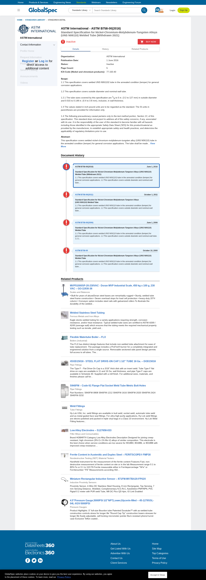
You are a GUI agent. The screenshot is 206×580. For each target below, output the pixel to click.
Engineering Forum (132, 2)
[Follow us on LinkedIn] (40, 561)
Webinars (96, 2)
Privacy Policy (159, 563)
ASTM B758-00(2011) (84, 195)
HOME (19, 20)
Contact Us (116, 558)
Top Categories (160, 553)
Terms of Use (159, 558)
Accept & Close (157, 575)
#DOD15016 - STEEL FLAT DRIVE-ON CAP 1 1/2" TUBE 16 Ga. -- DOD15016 (113, 361)
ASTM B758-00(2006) (84, 223)
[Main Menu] (19, 10)
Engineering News (62, 2)
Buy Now (151, 42)
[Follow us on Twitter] (34, 561)
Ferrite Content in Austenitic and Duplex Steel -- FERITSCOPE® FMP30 (110, 454)
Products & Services (38, 2)
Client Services (119, 563)
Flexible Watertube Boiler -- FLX (88, 337)
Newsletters (111, 2)
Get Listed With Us (120, 548)
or (35, 61)
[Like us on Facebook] (27, 561)
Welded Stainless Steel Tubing (87, 312)
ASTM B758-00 (81, 250)
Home (21, 2)
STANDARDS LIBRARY (35, 20)
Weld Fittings (77, 406)
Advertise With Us (120, 553)
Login (172, 10)
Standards (81, 2)
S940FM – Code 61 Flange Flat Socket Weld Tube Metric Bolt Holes (108, 385)
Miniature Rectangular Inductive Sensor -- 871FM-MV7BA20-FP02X (108, 479)
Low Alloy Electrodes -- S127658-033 (90, 430)
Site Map (157, 548)
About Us (115, 544)
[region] (103, 575)
